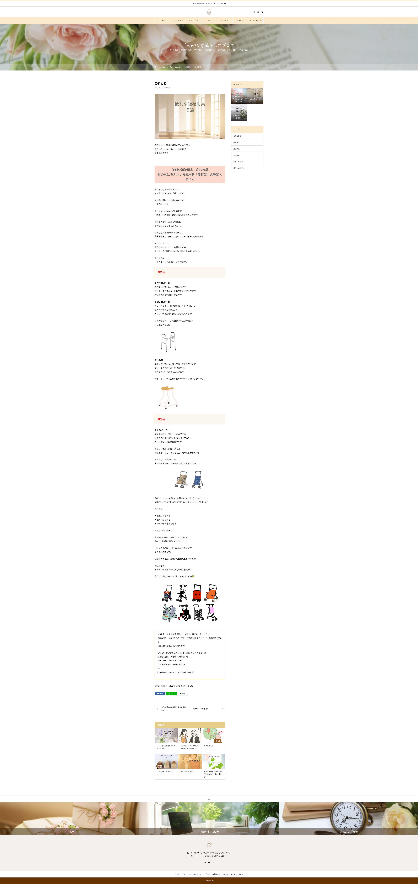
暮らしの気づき (238, 168)
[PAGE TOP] (209, 799)
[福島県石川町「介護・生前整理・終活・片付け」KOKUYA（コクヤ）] (209, 12)
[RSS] (262, 12)
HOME (162, 20)
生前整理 (236, 142)
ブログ (209, 20)
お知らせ (240, 20)
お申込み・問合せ (256, 20)
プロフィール (177, 20)
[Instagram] (254, 12)
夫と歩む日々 (238, 136)
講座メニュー (193, 20)
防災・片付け (238, 162)
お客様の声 (224, 20)
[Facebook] (258, 12)
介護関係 (167, 88)
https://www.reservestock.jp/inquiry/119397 (175, 672)
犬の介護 (236, 155)
